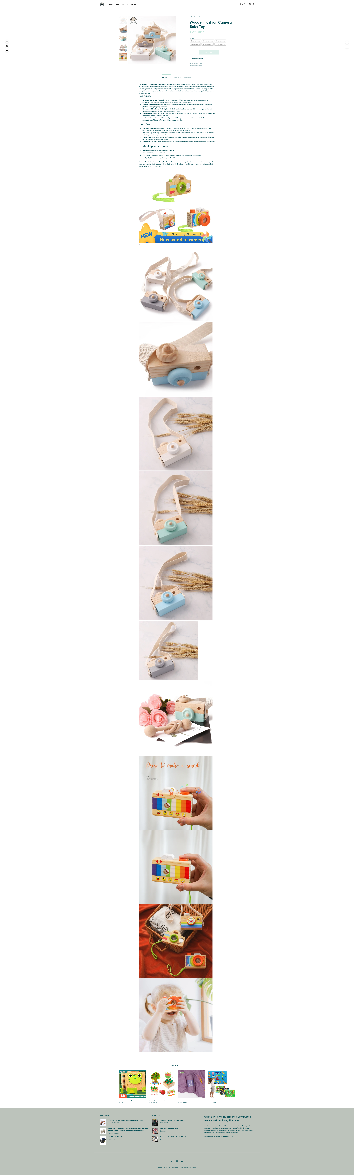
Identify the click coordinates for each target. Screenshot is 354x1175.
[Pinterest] (7, 50)
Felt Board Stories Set (214, 1100)
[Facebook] (7, 41)
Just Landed (197, 16)
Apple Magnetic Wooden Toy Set (158, 1100)
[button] (241, 4)
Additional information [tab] (182, 77)
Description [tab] (166, 77)
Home (110, 4)
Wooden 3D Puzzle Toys (125, 1100)
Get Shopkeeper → (226, 1136)
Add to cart (209, 52)
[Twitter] (7, 46)
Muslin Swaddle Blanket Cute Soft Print (188, 1100)
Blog (117, 4)
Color (192, 38)
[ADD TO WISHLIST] (133, 1094)
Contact (134, 4)
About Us (125, 4)
